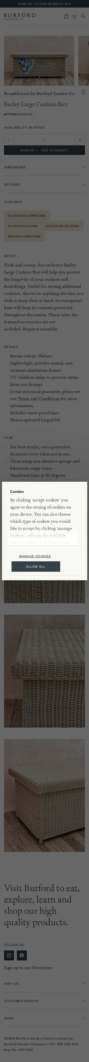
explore (18, 899)
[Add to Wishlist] (83, 92)
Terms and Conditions (39, 398)
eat (72, 888)
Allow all (36, 566)
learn (46, 899)
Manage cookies (35, 556)
